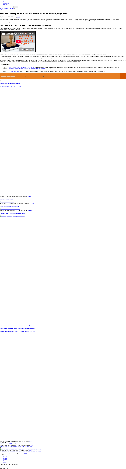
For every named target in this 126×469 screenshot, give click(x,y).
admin (18, 17)
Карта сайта (6, 3)
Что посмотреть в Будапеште (8, 9)
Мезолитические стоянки (6, 199)
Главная (5, 1)
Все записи (5, 4)
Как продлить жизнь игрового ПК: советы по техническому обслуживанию (27, 68)
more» (32, 445)
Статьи (4, 462)
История (5, 459)
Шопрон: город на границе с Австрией (10, 83)
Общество (5, 460)
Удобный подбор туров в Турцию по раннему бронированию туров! (18, 328)
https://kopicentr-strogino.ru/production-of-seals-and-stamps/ (14, 20)
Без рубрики (6, 456)
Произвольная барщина (13, 71)
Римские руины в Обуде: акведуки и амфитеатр (12, 213)
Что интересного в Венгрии (7, 8)
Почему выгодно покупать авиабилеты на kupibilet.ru (21, 67)
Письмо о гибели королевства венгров (10, 206)
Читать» (29, 196)
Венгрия (5, 458)
